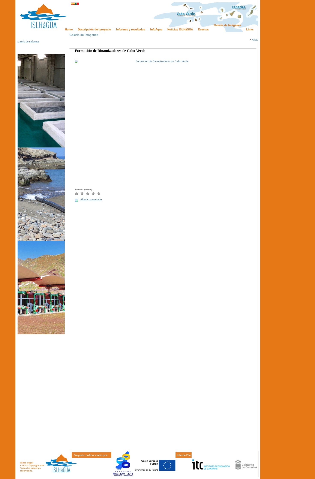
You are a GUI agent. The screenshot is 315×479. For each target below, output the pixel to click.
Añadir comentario (91, 199)
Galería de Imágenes (28, 41)
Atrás (255, 39)
